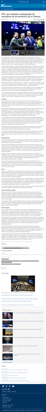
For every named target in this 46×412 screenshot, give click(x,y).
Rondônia (3, 264)
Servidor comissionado (7, 398)
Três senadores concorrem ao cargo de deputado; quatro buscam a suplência (17, 292)
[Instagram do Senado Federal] (9, 386)
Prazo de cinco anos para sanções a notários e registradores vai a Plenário (17, 304)
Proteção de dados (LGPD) (7, 405)
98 (17, 73)
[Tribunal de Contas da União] (9, 389)
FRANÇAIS (14, 391)
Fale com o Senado (7, 406)
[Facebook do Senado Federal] (3, 386)
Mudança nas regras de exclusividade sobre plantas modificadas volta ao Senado (15, 372)
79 (15, 73)
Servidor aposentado (6, 400)
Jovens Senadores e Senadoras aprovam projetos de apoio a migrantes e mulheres (15, 380)
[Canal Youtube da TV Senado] (12, 386)
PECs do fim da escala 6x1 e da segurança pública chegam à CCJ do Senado (14, 369)
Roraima (11, 264)
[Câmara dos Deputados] (3, 389)
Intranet (5, 394)
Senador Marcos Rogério (34, 260)
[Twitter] (6, 386)
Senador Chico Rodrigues (16, 260)
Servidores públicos (17, 264)
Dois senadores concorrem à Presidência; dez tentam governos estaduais (17, 295)
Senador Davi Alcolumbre (6, 260)
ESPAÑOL (9, 391)
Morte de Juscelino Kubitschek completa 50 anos (9, 375)
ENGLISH (4, 391)
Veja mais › (43, 383)
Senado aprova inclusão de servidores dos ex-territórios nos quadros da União (15, 246)
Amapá (7, 264)
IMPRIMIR (4, 268)
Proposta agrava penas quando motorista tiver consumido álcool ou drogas (13, 377)
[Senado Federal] (23, 2)
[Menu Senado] (2, 1)
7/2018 (12, 58)
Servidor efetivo (5, 397)
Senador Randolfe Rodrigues (6, 262)
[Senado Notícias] (6, 6)
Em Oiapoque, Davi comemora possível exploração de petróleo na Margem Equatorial (19, 298)
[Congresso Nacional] (6, 389)
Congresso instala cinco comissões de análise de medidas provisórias (16, 301)
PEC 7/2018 (3, 253)
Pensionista (4, 402)
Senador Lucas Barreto (25, 260)
